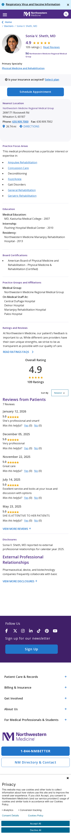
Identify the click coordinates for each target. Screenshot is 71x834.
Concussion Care (18, 168)
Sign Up (31, 649)
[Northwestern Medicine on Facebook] (9, 631)
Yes (26, 425)
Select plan (52, 79)
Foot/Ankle (14, 179)
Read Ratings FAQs (16, 352)
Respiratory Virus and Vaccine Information (33, 4)
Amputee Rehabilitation (22, 162)
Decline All (35, 830)
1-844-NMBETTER (36, 751)
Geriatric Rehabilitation (22, 196)
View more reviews (15, 529)
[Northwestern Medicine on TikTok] (41, 631)
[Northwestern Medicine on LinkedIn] (33, 631)
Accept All (35, 823)
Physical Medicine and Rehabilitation (23, 68)
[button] (4, 13)
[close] (68, 5)
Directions (31, 126)
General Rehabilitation (22, 190)
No (36, 425)
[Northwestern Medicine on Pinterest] (49, 631)
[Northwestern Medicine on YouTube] (57, 631)
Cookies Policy (35, 815)
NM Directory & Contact (35, 762)
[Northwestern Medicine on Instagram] (25, 631)
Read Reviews (51, 47)
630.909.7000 (20, 121)
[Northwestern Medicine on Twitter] (17, 631)
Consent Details (10, 815)
